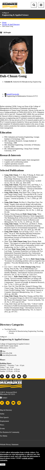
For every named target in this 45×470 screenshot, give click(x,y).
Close (2, 464)
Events (2, 428)
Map (3, 351)
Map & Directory (6, 410)
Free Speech (4, 417)
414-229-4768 (7, 353)
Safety (2, 414)
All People (7, 32)
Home (4, 22)
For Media (3, 436)
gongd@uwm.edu (13, 94)
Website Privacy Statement (9, 444)
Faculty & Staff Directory (11, 24)
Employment (4, 421)
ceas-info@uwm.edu (9, 355)
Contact (4, 398)
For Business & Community (9, 432)
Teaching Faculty (10, 329)
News (2, 425)
